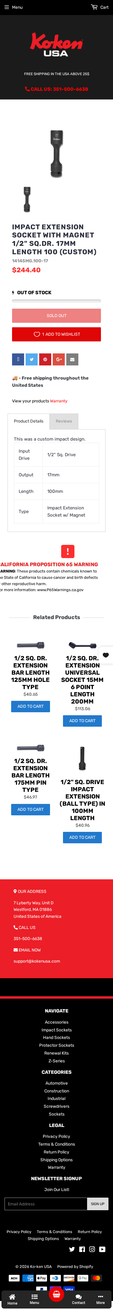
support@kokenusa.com (37, 961)
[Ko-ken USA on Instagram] (92, 1250)
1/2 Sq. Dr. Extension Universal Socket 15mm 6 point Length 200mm (82, 680)
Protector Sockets (56, 1045)
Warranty (58, 401)
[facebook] (18, 359)
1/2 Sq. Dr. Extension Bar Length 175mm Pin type (30, 775)
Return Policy (56, 1152)
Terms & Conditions (56, 1144)
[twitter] (32, 359)
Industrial (56, 1098)
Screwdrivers (56, 1106)
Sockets (56, 1114)
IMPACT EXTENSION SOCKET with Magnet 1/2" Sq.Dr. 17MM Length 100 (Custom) (54, 239)
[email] (72, 359)
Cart (103, 7)
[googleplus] (59, 359)
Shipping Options (56, 1159)
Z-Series (57, 1061)
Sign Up (98, 1204)
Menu (17, 7)
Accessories (56, 1022)
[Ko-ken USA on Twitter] (72, 1250)
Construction (56, 1091)
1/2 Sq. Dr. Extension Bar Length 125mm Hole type (30, 673)
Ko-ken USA (41, 1266)
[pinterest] (45, 359)
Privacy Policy (56, 1136)
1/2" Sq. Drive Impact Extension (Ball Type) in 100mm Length (82, 800)
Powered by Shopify (75, 1266)
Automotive (57, 1083)
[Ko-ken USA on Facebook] (82, 1250)
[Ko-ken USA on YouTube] (102, 1250)
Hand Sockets (56, 1037)
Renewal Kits (56, 1053)
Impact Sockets (57, 1030)
